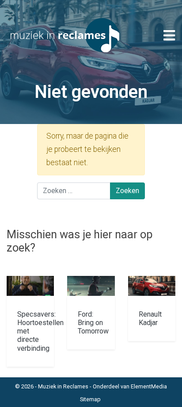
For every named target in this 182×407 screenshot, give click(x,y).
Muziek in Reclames (63, 386)
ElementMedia (149, 386)
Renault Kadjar (150, 318)
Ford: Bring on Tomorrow (93, 322)
